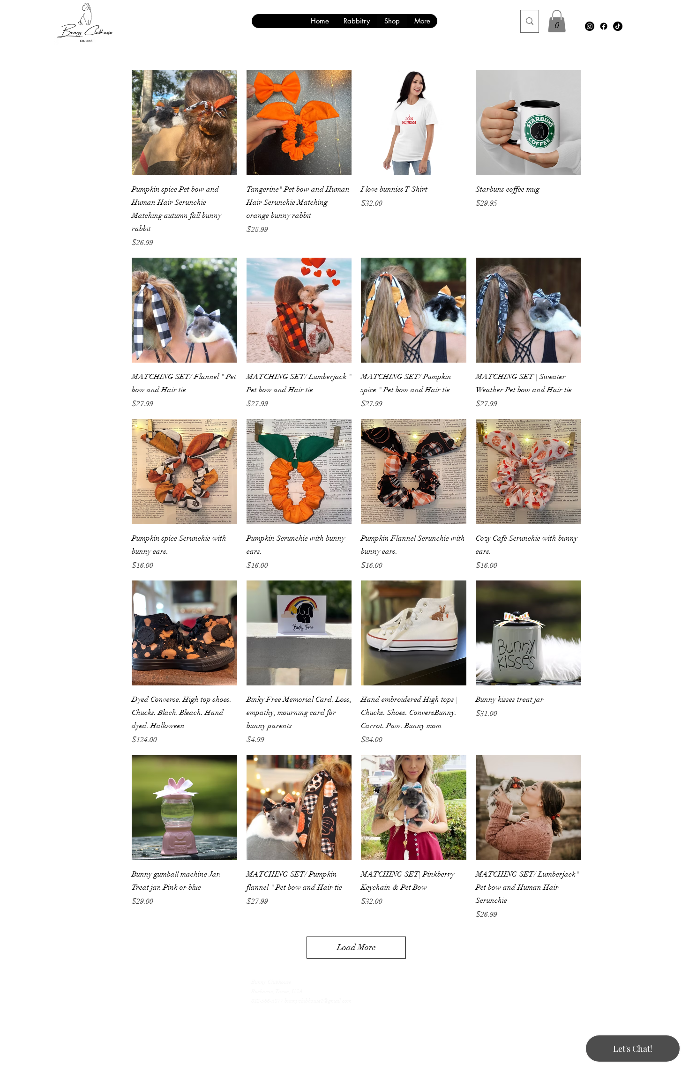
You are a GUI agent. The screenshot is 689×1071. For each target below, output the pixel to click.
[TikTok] (617, 26)
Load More (356, 947)
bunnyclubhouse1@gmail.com (318, 1000)
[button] (556, 21)
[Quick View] (184, 122)
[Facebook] (603, 26)
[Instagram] (589, 26)
